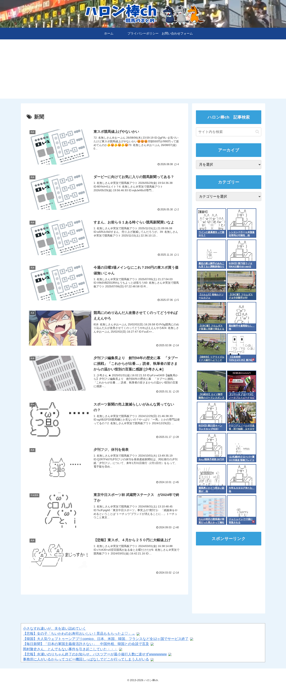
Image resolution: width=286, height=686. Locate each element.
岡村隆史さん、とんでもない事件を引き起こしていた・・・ (70, 649)
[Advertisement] (143, 71)
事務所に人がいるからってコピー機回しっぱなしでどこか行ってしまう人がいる (86, 659)
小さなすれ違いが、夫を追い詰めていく (54, 628)
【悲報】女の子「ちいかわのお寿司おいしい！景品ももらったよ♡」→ (79, 634)
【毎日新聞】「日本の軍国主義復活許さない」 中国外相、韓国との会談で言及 (86, 644)
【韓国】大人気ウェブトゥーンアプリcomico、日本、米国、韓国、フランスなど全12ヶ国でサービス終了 (106, 639)
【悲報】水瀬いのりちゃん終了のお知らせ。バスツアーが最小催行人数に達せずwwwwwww (95, 654)
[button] (257, 131)
